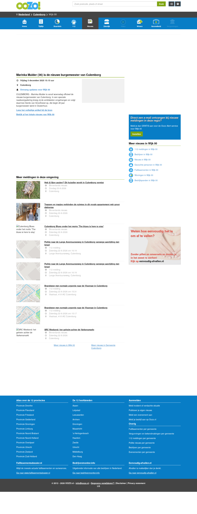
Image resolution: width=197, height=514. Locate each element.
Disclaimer (121, 483)
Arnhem (76, 419)
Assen (75, 405)
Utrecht (76, 447)
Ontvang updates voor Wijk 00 (35, 89)
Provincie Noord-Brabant (27, 433)
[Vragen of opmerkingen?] (178, 3)
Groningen (77, 424)
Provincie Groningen (25, 424)
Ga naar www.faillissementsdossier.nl (33, 472)
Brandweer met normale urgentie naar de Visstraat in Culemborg (75, 285)
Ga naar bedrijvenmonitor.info (86, 472)
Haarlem (76, 437)
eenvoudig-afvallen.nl (151, 261)
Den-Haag (77, 456)
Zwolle (75, 442)
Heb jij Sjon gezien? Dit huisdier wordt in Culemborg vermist (74, 182)
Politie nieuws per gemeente (142, 442)
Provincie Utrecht (24, 447)
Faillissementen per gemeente (142, 428)
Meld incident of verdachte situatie (144, 405)
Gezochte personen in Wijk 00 (148, 164)
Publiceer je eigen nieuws (140, 410)
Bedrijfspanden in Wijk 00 (146, 180)
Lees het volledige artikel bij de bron (34, 110)
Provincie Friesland (25, 414)
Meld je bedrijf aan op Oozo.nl (142, 419)
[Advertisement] (70, 140)
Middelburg (78, 451)
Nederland (24, 14)
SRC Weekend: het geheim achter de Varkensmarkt (69, 329)
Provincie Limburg (24, 428)
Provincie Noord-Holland (27, 437)
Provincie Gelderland (25, 419)
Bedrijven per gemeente (140, 447)
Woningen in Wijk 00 (143, 175)
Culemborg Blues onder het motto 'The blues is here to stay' (74, 226)
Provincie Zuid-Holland (26, 456)
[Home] (28, 5)
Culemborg (39, 14)
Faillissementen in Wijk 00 (146, 169)
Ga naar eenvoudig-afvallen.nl (142, 472)
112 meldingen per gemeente (142, 438)
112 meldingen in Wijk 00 (145, 149)
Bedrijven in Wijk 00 (143, 154)
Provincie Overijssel (25, 442)
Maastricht (77, 428)
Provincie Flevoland (25, 410)
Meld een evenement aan (140, 414)
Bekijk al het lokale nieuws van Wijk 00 (35, 114)
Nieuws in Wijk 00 (142, 159)
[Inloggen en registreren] (171, 3)
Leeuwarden (78, 414)
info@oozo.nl (82, 483)
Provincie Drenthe (24, 405)
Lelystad (76, 410)
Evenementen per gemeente (142, 452)
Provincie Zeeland (24, 451)
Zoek (161, 3)
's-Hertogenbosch (81, 433)
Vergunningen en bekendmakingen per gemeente (151, 433)
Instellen (136, 134)
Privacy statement (136, 483)
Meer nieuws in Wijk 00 (64, 345)
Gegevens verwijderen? (102, 483)
